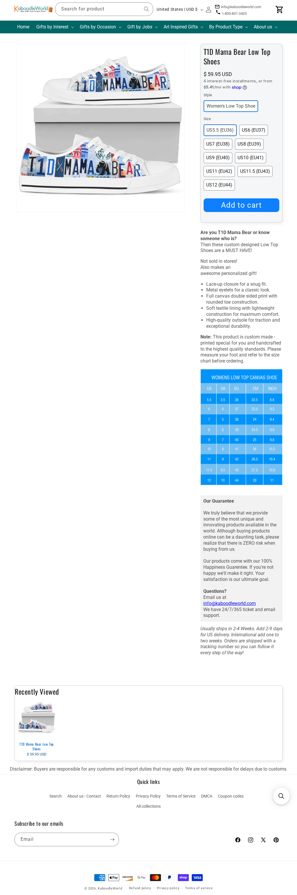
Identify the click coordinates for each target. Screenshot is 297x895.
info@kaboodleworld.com (229, 603)
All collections (148, 806)
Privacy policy (168, 888)
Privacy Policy (148, 796)
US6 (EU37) (253, 130)
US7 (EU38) (218, 144)
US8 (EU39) (249, 144)
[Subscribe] (112, 839)
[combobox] (104, 9)
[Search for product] (146, 9)
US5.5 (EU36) (220, 130)
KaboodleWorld (110, 888)
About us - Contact (84, 796)
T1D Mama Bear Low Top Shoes (36, 746)
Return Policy (118, 796)
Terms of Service (180, 796)
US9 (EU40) (218, 157)
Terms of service (199, 888)
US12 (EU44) (219, 185)
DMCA (206, 796)
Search (55, 796)
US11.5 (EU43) (255, 171)
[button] (54, 27)
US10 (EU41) (251, 157)
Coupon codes (231, 796)
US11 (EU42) (219, 171)
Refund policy (140, 888)
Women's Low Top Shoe (231, 106)
